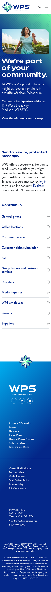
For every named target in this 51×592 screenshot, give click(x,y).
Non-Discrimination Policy (32, 549)
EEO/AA (18, 560)
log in (42, 181)
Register (38, 185)
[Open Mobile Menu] (46, 7)
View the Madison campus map (22, 118)
